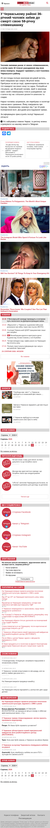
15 (2, 445)
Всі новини (25, 356)
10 (32, 443)
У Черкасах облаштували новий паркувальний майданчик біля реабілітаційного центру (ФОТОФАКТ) (25, 633)
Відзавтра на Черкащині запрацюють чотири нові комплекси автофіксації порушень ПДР (21, 604)
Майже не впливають (14, 573)
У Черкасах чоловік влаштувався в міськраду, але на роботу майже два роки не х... (23, 672)
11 (36, 443)
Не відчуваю (11, 575)
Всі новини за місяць (9, 451)
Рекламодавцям (25, 818)
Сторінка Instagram (21, 535)
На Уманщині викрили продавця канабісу (18, 681)
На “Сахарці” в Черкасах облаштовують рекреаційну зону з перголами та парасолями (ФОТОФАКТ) (25, 615)
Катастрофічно (12, 568)
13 (42, 443)
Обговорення (9, 698)
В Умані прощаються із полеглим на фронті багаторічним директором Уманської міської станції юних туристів (24, 645)
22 (26, 445)
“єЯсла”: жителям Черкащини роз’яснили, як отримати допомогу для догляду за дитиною (30, 484)
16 (5, 445)
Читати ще (25, 497)
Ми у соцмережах (11, 505)
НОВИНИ (6, 315)
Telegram (34, 124)
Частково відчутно (13, 570)
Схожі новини (9, 654)
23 (29, 445)
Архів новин (8, 430)
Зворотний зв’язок (28, 815)
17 (9, 445)
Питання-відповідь (12, 456)
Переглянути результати (25, 581)
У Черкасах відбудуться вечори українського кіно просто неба (26, 418)
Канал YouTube (19, 546)
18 (12, 445)
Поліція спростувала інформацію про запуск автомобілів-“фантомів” (25, 347)
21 (22, 445)
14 (46, 443)
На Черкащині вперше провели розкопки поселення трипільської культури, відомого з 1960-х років (22, 592)
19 (16, 445)
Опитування (8, 559)
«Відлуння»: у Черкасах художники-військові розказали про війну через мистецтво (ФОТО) (25, 326)
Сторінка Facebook (21, 512)
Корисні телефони (11, 815)
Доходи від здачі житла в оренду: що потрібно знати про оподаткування (27, 472)
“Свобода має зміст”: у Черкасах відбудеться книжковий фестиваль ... (28, 393)
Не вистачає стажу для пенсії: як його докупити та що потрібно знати (27, 461)
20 (19, 445)
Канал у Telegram (20, 523)
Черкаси (6, 3)
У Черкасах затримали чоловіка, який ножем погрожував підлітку (35, 146)
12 (39, 443)
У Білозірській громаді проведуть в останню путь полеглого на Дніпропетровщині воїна (26, 320)
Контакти (41, 815)
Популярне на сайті (12, 587)
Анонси (6, 388)
